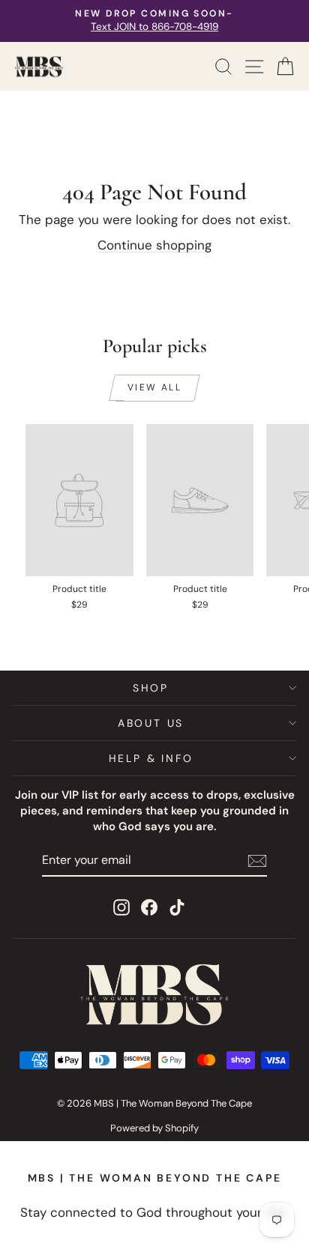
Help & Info (151, 758)
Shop (151, 688)
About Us (151, 723)
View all (155, 387)
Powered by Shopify (154, 1128)
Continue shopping (155, 245)
